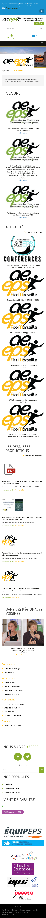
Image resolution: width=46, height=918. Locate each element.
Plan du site (5, 910)
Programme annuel (11, 694)
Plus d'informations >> (13, 8)
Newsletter (23, 765)
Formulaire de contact (13, 726)
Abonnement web (11, 788)
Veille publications (12, 686)
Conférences (9, 673)
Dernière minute (10, 682)
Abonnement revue (12, 792)
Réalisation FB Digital (8, 914)
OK (42, 11)
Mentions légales (25, 910)
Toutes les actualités (35, 232)
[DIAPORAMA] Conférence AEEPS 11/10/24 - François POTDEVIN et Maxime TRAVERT (22, 518)
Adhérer (39, 23)
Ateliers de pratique (12, 669)
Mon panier (34, 37)
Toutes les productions (34, 456)
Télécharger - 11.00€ (12, 812)
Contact (14, 910)
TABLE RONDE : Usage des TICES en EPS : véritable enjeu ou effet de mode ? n (21, 590)
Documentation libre (12, 716)
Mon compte (11, 38)
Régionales (5, 71)
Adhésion (8, 784)
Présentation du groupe (14, 690)
